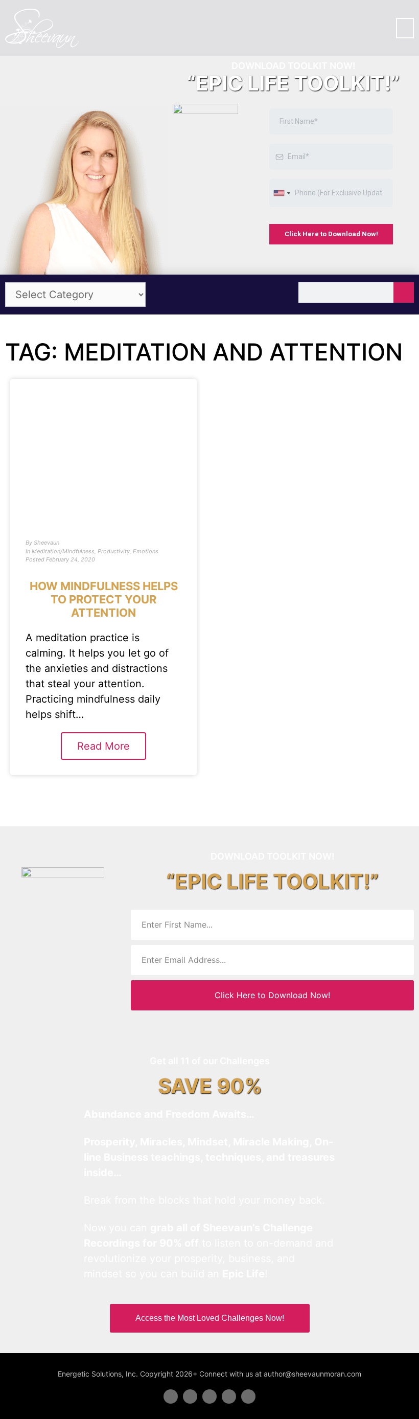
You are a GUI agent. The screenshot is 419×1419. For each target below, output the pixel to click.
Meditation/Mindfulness (63, 551)
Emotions (145, 551)
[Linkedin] (209, 1396)
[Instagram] (248, 1396)
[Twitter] (190, 1396)
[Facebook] (171, 1396)
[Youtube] (229, 1396)
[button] (405, 28)
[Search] (403, 292)
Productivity (114, 551)
